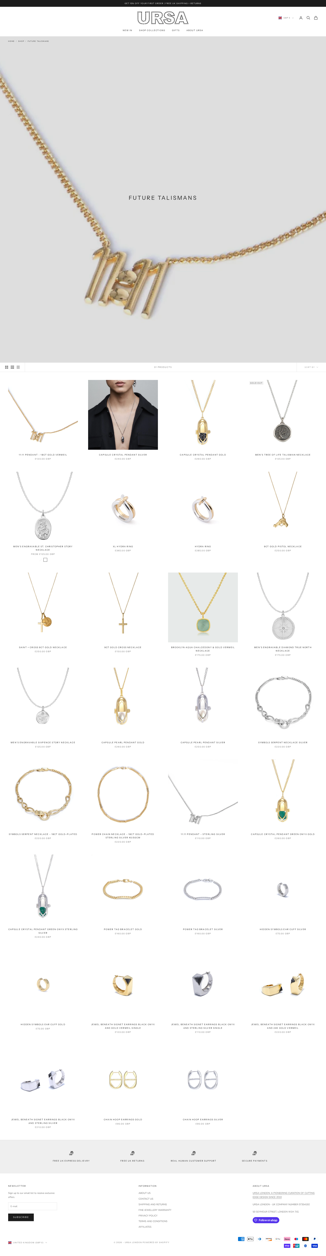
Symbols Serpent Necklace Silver (283, 742)
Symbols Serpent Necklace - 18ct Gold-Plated (43, 834)
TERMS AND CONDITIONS (153, 1221)
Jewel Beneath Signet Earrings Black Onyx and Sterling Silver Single (203, 1026)
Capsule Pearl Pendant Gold (123, 742)
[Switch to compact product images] (18, 367)
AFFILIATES (145, 1226)
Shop (21, 41)
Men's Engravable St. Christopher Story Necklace (43, 548)
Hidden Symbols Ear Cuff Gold (43, 1024)
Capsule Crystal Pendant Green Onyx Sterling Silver (43, 931)
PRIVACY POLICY (148, 1215)
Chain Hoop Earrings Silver (203, 1119)
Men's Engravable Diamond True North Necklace (283, 649)
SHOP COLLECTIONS (152, 30)
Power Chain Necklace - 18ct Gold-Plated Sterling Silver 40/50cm (123, 836)
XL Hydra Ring (123, 546)
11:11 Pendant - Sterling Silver (203, 834)
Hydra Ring (203, 546)
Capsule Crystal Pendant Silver (123, 454)
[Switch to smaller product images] (12, 367)
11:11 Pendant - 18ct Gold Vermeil (43, 454)
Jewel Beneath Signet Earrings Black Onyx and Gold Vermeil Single (123, 1026)
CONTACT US (146, 1198)
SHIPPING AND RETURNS (153, 1204)
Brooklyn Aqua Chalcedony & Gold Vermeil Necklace (203, 649)
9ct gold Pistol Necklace (283, 546)
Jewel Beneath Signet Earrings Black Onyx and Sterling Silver (43, 1121)
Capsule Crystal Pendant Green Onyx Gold (283, 834)
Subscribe (21, 1217)
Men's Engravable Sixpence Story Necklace (43, 742)
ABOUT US (145, 1193)
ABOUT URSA (194, 30)
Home (11, 41)
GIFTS (176, 30)
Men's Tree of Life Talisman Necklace (283, 454)
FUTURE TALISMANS (38, 41)
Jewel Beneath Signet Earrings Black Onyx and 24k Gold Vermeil (283, 1026)
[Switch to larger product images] (6, 367)
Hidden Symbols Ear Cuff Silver (283, 929)
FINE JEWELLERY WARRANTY (155, 1210)
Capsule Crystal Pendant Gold (203, 454)
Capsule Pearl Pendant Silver (203, 742)
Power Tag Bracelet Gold (123, 929)
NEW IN (127, 30)
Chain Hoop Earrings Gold (123, 1119)
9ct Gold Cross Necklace (123, 647)
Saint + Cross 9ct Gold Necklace (43, 647)
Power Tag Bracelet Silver (203, 929)
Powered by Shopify (156, 1242)
